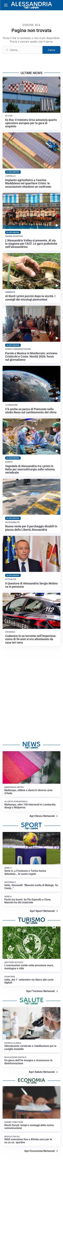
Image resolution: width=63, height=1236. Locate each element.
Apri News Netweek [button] (42, 816)
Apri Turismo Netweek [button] (40, 991)
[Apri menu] (6, 5)
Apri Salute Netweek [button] (42, 1071)
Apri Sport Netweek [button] (42, 910)
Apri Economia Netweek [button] (39, 1150)
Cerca (51, 50)
